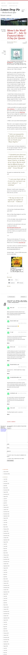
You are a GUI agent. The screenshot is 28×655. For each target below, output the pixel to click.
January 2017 (6, 509)
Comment (9, 428)
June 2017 (5, 500)
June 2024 (5, 481)
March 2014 (6, 578)
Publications (4, 5)
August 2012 (6, 620)
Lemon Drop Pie (10, 9)
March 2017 (6, 505)
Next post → (23, 296)
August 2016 (6, 518)
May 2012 (5, 626)
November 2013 (6, 587)
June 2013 (5, 598)
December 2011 (6, 637)
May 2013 (5, 600)
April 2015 (5, 550)
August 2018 (6, 492)
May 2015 (5, 548)
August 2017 (6, 496)
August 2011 (6, 646)
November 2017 (6, 494)
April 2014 (5, 576)
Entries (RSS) (6, 471)
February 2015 (6, 555)
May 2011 (5, 652)
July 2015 (5, 544)
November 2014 (6, 561)
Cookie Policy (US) (13, 5)
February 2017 (6, 507)
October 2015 (6, 537)
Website (9, 451)
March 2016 (6, 526)
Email (8, 447)
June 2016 (5, 522)
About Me (3, 3)
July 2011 (5, 648)
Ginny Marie (13, 41)
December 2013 (6, 585)
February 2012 (6, 633)
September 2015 (6, 539)
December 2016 (6, 511)
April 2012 (5, 628)
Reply (8, 328)
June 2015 (5, 546)
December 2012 (6, 611)
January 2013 (6, 609)
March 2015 (6, 552)
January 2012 (6, 635)
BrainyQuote (22, 112)
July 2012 (5, 622)
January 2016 (6, 531)
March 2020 (6, 487)
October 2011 (6, 641)
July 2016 (5, 520)
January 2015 (6, 557)
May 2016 (5, 524)
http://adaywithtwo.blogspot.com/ (14, 227)
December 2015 (6, 533)
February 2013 (6, 607)
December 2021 (6, 483)
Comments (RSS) (7, 473)
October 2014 (6, 563)
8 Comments (25, 42)
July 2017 (5, 498)
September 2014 (6, 565)
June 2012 (5, 624)
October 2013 (6, 589)
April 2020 (5, 485)
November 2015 (6, 535)
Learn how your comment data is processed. (4, 430)
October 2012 (6, 615)
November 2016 (6, 513)
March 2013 (6, 604)
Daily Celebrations (11, 109)
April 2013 (5, 602)
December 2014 (6, 559)
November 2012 (6, 613)
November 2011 (6, 639)
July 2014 (5, 570)
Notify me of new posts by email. (16, 458)
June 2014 (5, 572)
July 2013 (5, 596)
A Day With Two (21, 242)
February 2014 (6, 581)
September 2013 (6, 591)
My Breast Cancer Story (13, 3)
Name (8, 444)
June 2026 (5, 479)
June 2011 (5, 650)
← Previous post (11, 296)
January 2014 (6, 583)
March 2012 (6, 630)
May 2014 (5, 574)
